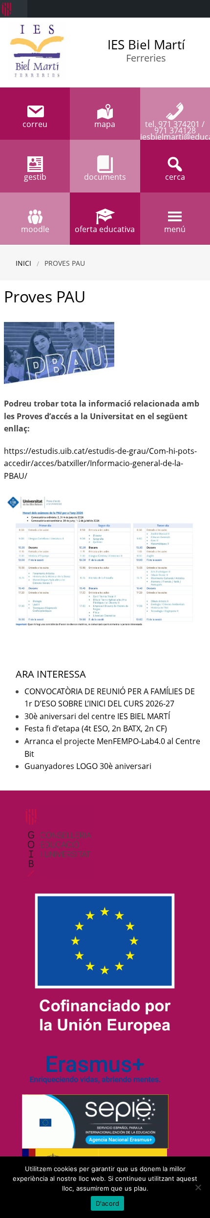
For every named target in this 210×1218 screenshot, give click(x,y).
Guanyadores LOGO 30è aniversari (87, 766)
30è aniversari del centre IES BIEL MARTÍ (97, 716)
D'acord (108, 1203)
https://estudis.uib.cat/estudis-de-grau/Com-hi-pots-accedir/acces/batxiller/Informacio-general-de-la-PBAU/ (100, 463)
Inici (23, 263)
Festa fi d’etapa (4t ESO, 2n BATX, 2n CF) (95, 728)
